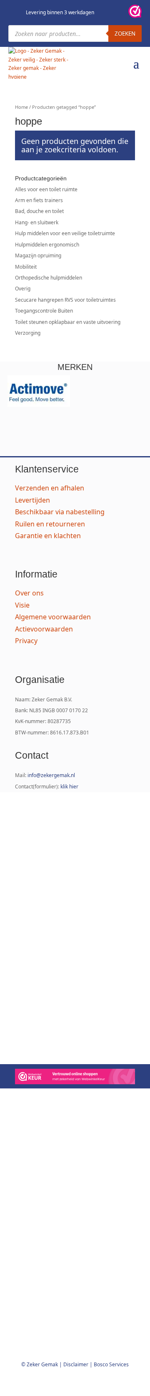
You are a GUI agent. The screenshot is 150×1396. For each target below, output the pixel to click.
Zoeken (125, 33)
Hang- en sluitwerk (36, 222)
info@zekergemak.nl (51, 775)
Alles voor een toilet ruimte (46, 189)
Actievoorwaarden (44, 629)
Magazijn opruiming (38, 255)
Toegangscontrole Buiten (44, 310)
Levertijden (32, 500)
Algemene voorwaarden (53, 616)
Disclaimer (75, 1364)
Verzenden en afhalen (49, 488)
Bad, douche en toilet (39, 211)
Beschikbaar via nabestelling (60, 511)
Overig (22, 288)
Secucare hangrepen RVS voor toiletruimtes (65, 299)
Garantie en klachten (48, 535)
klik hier (69, 786)
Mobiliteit (26, 266)
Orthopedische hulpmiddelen (48, 277)
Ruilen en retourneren (50, 524)
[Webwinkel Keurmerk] (75, 1078)
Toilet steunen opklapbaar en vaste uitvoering (67, 322)
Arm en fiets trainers (39, 200)
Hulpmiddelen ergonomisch (47, 244)
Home (21, 107)
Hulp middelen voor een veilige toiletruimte (65, 233)
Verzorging (27, 332)
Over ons (29, 593)
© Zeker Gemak (39, 1364)
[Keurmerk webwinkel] (135, 13)
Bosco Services (111, 1364)
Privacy (26, 640)
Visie (22, 605)
